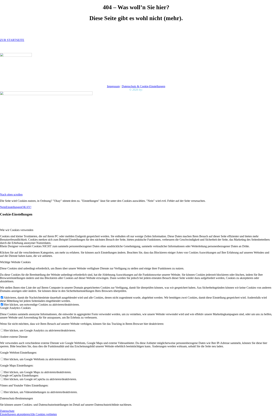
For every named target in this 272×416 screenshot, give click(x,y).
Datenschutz (7, 410)
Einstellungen (14, 207)
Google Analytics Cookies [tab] (15, 307)
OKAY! (26, 207)
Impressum (113, 86)
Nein (3, 207)
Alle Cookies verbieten (43, 414)
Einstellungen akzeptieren (15, 414)
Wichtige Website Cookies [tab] (15, 262)
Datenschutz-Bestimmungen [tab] (16, 398)
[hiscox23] (16, 55)
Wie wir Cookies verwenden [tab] (16, 230)
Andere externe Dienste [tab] (14, 336)
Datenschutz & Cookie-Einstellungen (143, 86)
